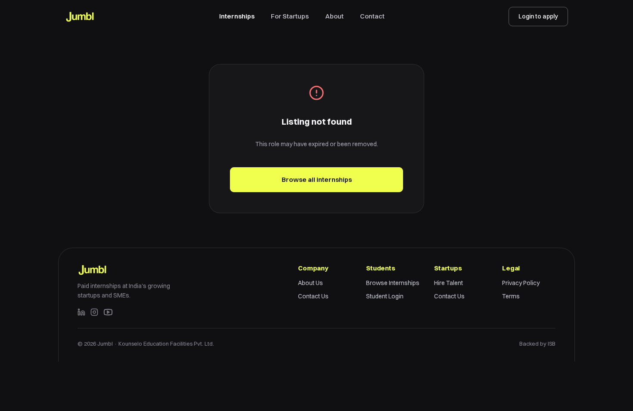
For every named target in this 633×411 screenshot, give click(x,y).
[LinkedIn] (81, 312)
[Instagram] (94, 312)
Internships (236, 16)
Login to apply (538, 16)
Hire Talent (448, 283)
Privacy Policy (521, 283)
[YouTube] (108, 312)
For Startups (290, 16)
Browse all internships (317, 179)
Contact (372, 16)
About (334, 16)
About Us (310, 283)
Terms (511, 296)
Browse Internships (392, 283)
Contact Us (313, 296)
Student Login (384, 296)
